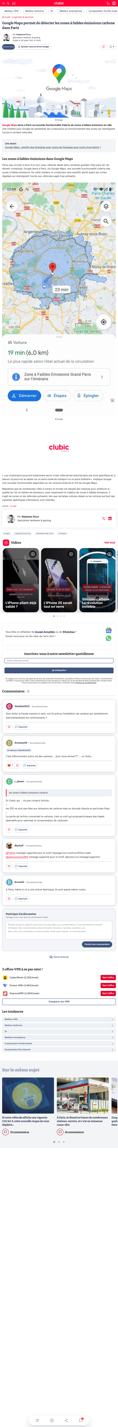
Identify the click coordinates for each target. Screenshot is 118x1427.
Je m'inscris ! (59, 670)
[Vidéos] (51, 1420)
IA (52, 11)
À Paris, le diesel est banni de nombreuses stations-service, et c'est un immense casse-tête (82, 1121)
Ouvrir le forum (61, 957)
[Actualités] (37, 1420)
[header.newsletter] (14, 4)
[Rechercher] (8, 4)
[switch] (108, 3)
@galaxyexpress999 (17, 857)
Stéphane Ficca (23, 35)
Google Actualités (45, 632)
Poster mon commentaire (97, 944)
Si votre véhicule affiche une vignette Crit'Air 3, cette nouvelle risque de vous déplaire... (25, 1121)
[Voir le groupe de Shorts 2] (57, 616)
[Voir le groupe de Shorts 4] (64, 616)
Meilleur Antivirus (34, 11)
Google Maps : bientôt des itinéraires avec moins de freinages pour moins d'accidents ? (53, 147)
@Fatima (10, 853)
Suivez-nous (8, 47)
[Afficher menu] (3, 3)
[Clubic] (59, 3)
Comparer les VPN (59, 1002)
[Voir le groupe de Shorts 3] (60, 616)
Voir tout (109, 542)
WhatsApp (69, 632)
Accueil (6, 17)
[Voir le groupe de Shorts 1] (53, 616)
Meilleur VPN (11, 11)
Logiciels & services (23, 17)
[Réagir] (103, 46)
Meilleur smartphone (71, 11)
